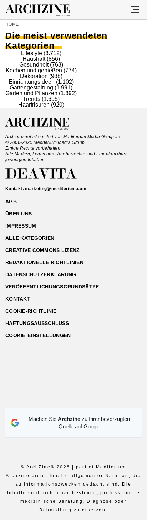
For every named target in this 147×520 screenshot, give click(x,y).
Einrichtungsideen (32, 82)
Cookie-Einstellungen (38, 335)
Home (12, 24)
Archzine (44, 10)
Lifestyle (31, 53)
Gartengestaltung (31, 87)
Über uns (18, 214)
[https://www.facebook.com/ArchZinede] (49, 399)
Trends (31, 99)
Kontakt (17, 299)
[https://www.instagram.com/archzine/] (61, 399)
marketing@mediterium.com (55, 188)
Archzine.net (43, 124)
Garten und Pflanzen (31, 93)
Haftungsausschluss (37, 323)
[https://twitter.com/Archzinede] (99, 399)
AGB (11, 201)
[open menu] (134, 9)
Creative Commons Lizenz (42, 250)
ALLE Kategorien (29, 238)
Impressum (20, 226)
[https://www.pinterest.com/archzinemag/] (74, 399)
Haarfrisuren (34, 105)
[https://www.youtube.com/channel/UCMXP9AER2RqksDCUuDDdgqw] (86, 399)
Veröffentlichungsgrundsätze (52, 287)
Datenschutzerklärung (40, 274)
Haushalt (33, 59)
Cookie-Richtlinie (31, 311)
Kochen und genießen (34, 70)
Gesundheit (34, 65)
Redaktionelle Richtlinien (44, 262)
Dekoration (34, 76)
